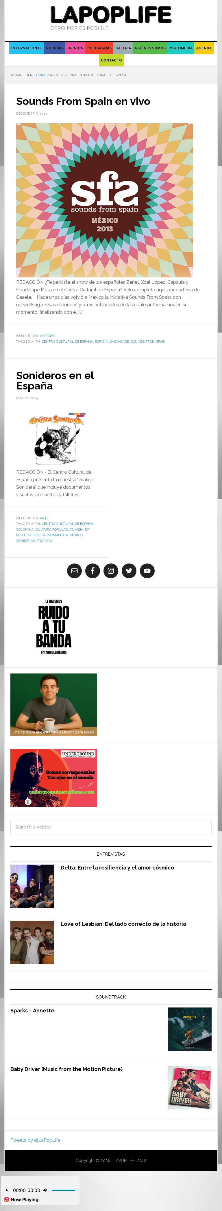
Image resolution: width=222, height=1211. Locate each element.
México (76, 535)
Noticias (47, 336)
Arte (44, 518)
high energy (27, 535)
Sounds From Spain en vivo (83, 101)
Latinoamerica (54, 535)
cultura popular (52, 529)
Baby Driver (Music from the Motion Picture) (66, 1069)
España (101, 341)
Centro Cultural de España (67, 341)
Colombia (25, 529)
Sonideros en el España (55, 380)
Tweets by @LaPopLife (35, 1140)
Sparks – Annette (32, 1010)
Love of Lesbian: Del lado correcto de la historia (123, 924)
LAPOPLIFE (111, 18)
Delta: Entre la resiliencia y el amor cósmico (117, 868)
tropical (45, 541)
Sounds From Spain (148, 341)
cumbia (76, 529)
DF (87, 529)
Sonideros (25, 541)
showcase (119, 341)
